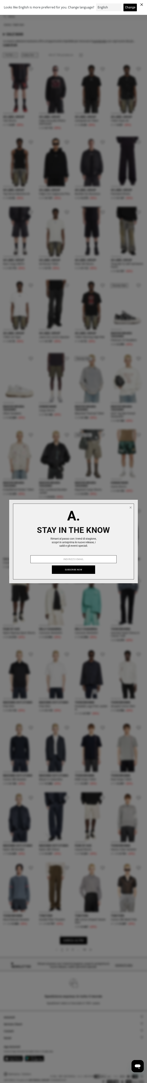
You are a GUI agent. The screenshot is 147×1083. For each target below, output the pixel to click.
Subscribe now (73, 569)
